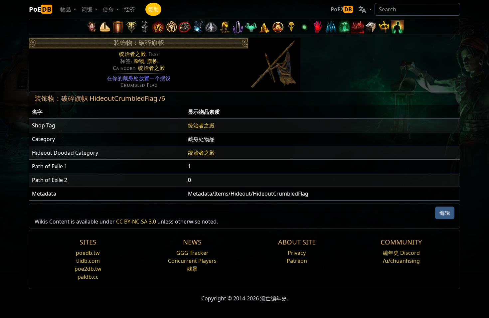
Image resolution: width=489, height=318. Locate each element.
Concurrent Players (192, 260)
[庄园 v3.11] (198, 26)
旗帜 (152, 61)
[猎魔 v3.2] (291, 26)
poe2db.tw (88, 268)
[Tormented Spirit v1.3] (344, 26)
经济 (129, 9)
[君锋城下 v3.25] (104, 26)
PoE (40, 9)
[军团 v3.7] (237, 26)
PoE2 (341, 9)
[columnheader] (107, 112)
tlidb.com (88, 260)
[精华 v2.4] (331, 26)
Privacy (297, 252)
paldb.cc (88, 276)
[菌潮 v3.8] (224, 26)
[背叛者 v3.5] (251, 26)
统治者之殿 (132, 54)
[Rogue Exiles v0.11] (397, 26)
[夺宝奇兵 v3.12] (184, 26)
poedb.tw (88, 252)
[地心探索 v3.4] (264, 26)
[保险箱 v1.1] (371, 26)
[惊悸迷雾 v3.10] (211, 26)
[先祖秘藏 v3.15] (144, 26)
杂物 (139, 61)
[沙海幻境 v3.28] (91, 26)
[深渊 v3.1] (304, 26)
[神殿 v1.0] (384, 26)
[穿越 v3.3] (277, 26)
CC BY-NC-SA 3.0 (136, 221)
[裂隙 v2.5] (317, 26)
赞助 (153, 9)
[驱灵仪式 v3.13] (171, 26)
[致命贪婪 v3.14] (158, 26)
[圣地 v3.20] (118, 26)
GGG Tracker (192, 252)
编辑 (444, 213)
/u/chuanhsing (401, 260)
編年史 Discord (401, 252)
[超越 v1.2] (357, 26)
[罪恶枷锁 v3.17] (131, 26)
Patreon (297, 260)
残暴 (192, 268)
